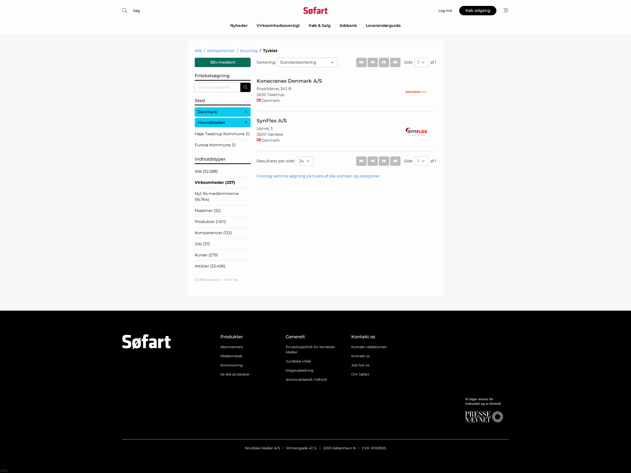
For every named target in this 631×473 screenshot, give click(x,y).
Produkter (210, 221)
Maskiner (208, 210)
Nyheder (239, 25)
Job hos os (360, 365)
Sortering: (267, 62)
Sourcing (249, 50)
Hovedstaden (211, 122)
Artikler (210, 266)
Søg (136, 10)
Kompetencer (221, 50)
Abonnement (231, 347)
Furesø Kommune (215, 145)
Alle (198, 50)
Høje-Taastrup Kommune (222, 134)
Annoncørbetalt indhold (306, 379)
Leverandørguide (383, 25)
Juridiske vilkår (298, 361)
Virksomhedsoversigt (278, 25)
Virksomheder (215, 182)
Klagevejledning (300, 370)
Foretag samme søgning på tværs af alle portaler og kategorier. (319, 176)
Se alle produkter (235, 374)
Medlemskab (231, 356)
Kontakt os (360, 356)
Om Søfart (360, 374)
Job (202, 244)
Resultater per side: (276, 161)
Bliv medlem (222, 62)
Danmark (207, 112)
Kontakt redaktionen (369, 347)
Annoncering (231, 365)
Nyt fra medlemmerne (217, 196)
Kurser (206, 255)
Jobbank (348, 25)
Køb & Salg (320, 25)
